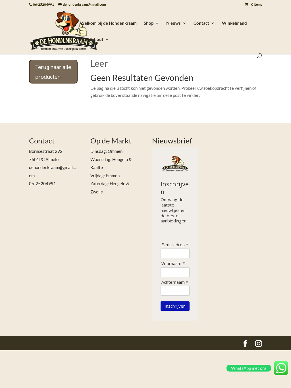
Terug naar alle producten (53, 71)
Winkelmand (234, 23)
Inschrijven (175, 306)
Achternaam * (174, 282)
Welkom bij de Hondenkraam (108, 23)
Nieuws (173, 23)
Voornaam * (173, 263)
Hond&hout (91, 39)
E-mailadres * (174, 244)
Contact (201, 23)
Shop (148, 23)
